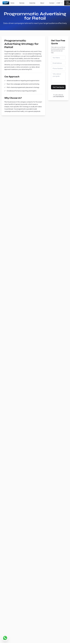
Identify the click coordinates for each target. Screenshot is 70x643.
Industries (32, 3)
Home (12, 3)
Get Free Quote (58, 87)
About (42, 3)
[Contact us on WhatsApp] (5, 638)
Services (21, 3)
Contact (51, 3)
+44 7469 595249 (58, 96)
